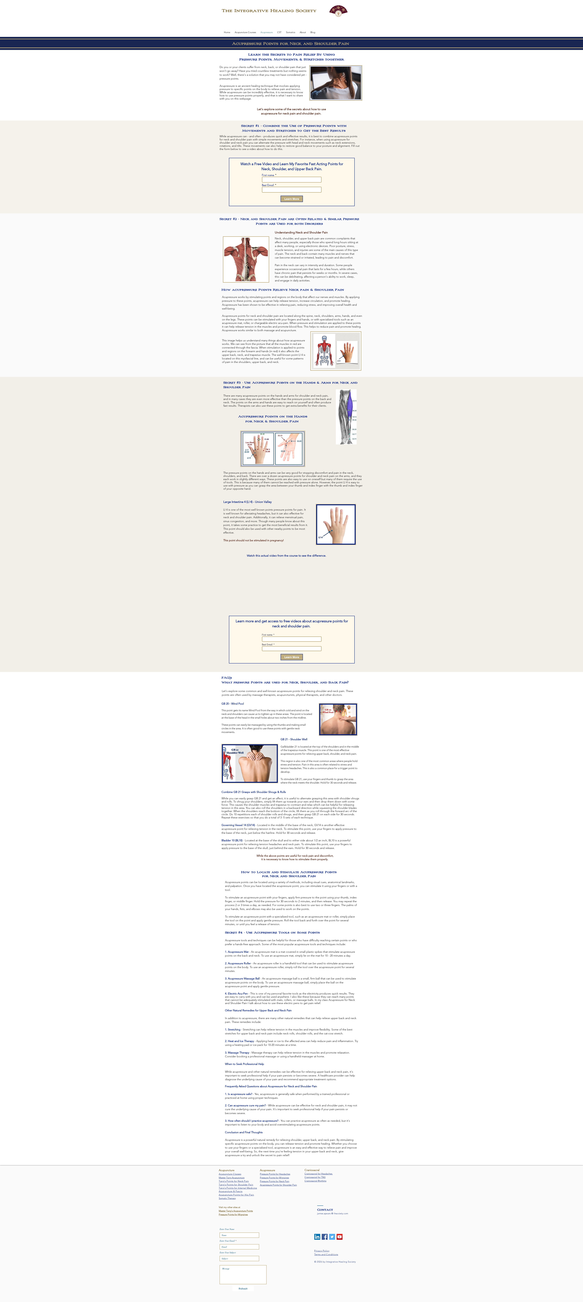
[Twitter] (332, 1237)
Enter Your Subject (228, 1252)
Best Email (268, 185)
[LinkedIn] (317, 1237)
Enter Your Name (227, 1229)
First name (268, 175)
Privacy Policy (321, 1250)
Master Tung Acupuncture (231, 1177)
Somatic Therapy (227, 1198)
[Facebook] (325, 1237)
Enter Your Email (227, 1241)
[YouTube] (340, 1237)
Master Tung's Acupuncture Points (236, 1210)
